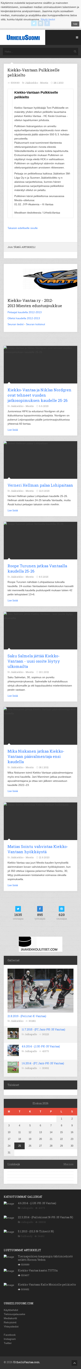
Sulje (75, 24)
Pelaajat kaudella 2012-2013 (25, 312)
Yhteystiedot (11, 1326)
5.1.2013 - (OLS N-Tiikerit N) (36, 1231)
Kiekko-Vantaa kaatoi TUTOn (38, 1270)
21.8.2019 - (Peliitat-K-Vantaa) (27, 1016)
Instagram (10, 1338)
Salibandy (27, 1236)
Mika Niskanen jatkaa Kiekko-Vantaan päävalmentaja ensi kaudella (36, 756)
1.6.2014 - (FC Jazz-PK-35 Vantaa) (43, 1063)
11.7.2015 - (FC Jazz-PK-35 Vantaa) (43, 1029)
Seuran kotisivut (35, 324)
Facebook (10, 1334)
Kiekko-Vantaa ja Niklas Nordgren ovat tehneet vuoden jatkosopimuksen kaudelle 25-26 (39, 395)
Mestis (44, 82)
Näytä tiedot (48, 19)
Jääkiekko (17, 1021)
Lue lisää (13, 429)
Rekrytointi (10, 1322)
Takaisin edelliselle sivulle (23, 228)
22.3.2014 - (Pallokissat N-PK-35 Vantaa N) (45, 1217)
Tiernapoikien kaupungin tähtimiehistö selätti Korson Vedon (45, 1258)
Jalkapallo (31, 1034)
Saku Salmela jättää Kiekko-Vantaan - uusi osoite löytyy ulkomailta (34, 661)
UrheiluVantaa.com (26, 1362)
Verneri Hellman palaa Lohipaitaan (40, 485)
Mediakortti (10, 1318)
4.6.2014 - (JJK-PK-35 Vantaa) (41, 1046)
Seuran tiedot (16, 324)
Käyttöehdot (11, 1309)
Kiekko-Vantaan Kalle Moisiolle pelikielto (47, 1284)
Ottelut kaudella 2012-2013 (24, 318)
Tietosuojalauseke (14, 1314)
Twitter (8, 1343)
